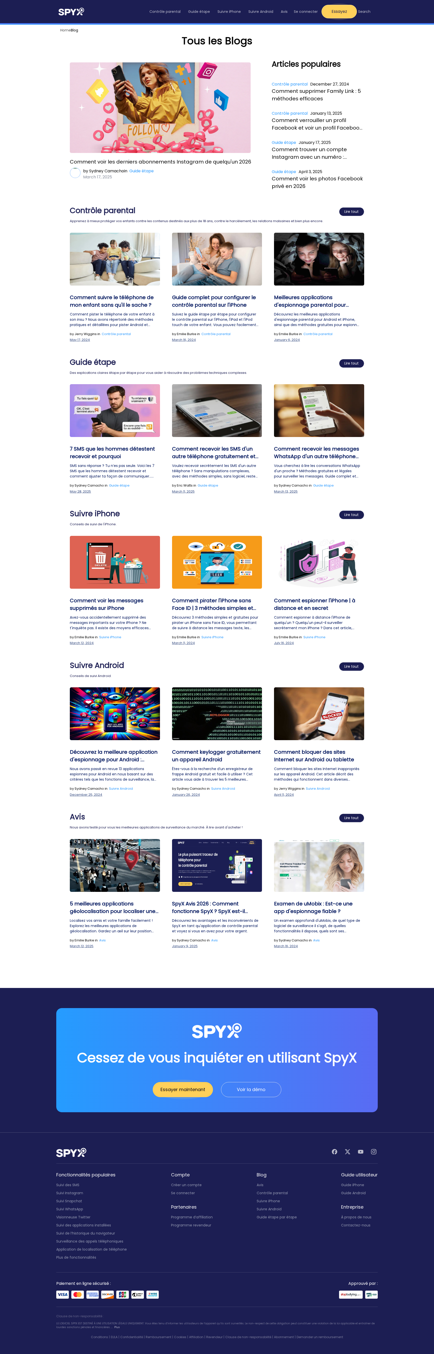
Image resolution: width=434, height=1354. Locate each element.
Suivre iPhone (110, 637)
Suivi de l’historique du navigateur (85, 1233)
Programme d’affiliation (192, 1217)
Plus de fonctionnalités (76, 1257)
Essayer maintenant (182, 1089)
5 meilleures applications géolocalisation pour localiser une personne (112, 907)
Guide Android (353, 1193)
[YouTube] (361, 1152)
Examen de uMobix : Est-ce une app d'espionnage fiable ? (313, 907)
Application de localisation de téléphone (91, 1249)
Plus (117, 1327)
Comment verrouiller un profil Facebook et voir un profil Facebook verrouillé (317, 124)
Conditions (99, 1337)
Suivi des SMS (67, 1184)
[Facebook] (335, 1152)
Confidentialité (131, 1337)
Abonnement (284, 1337)
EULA (114, 1337)
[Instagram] (374, 1152)
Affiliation (196, 1337)
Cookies (180, 1337)
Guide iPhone (352, 1184)
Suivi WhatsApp (69, 1209)
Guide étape (141, 171)
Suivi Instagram (69, 1193)
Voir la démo (251, 1089)
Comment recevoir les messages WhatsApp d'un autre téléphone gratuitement (316, 452)
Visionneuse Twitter (73, 1217)
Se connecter (306, 11)
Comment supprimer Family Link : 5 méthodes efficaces (316, 95)
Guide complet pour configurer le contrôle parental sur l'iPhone (214, 301)
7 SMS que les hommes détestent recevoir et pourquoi (112, 452)
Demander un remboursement (320, 1337)
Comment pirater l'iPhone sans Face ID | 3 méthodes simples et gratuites (212, 604)
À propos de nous (356, 1217)
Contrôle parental (290, 84)
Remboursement (158, 1337)
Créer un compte (186, 1184)
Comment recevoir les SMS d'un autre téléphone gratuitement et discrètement (213, 452)
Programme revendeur (191, 1225)
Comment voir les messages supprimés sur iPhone (106, 604)
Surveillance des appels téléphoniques (89, 1241)
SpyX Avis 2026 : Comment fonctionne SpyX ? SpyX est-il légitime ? (208, 907)
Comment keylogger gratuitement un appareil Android (216, 755)
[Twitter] (348, 1152)
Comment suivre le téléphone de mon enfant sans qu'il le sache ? (112, 301)
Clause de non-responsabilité (248, 1337)
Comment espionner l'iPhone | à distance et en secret (314, 604)
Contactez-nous (355, 1225)
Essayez (339, 11)
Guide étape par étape (277, 1217)
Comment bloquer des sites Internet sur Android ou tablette (314, 755)
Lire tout (351, 211)
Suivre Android (121, 788)
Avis (102, 940)
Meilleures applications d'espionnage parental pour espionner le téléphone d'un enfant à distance (318, 301)
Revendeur (214, 1337)
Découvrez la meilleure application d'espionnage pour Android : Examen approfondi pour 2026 (113, 755)
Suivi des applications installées (83, 1225)
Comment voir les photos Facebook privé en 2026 (317, 182)
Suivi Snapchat (69, 1201)
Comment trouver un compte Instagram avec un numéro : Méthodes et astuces (309, 153)
